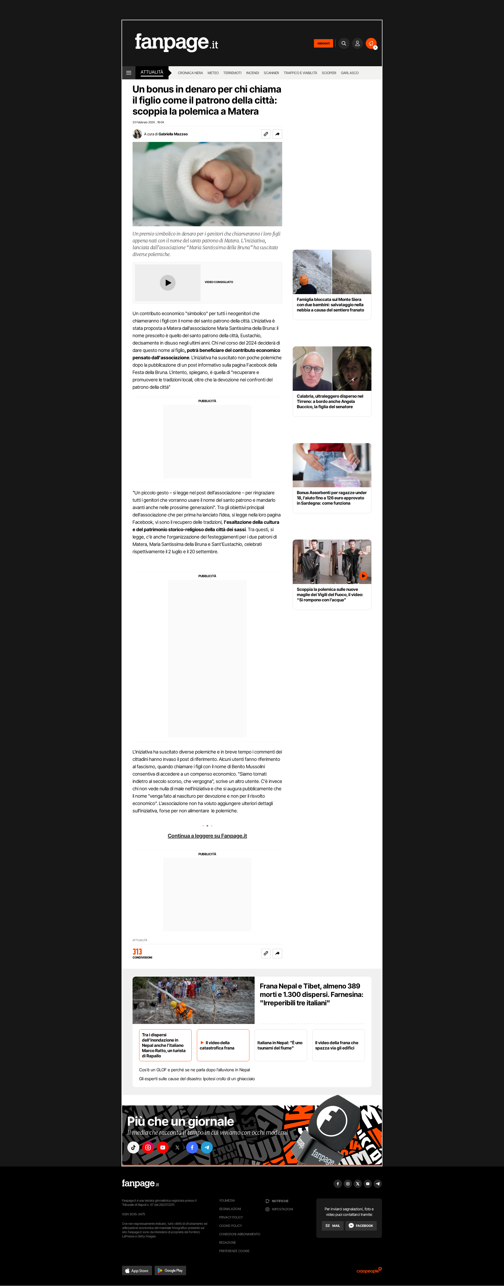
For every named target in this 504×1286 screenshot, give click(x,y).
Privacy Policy (231, 1217)
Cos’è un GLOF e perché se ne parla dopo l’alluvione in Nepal (194, 1069)
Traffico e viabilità (300, 73)
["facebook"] (192, 1147)
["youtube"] (163, 1147)
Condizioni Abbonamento (239, 1234)
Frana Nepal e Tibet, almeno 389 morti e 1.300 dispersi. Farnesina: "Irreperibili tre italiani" (312, 994)
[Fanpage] (140, 1184)
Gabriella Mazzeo (173, 134)
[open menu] (128, 72)
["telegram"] (207, 1147)
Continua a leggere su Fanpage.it (207, 836)
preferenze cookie (234, 1251)
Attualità (152, 72)
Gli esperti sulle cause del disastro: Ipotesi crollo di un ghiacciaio (197, 1078)
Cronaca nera (190, 73)
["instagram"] (148, 1147)
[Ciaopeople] (369, 1272)
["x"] (177, 1147)
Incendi (252, 73)
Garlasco (350, 73)
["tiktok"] (133, 1147)
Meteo (213, 73)
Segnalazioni (230, 1209)
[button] (277, 134)
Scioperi (329, 73)
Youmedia (227, 1200)
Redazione (227, 1242)
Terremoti (232, 73)
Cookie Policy (230, 1226)
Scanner (271, 73)
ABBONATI (323, 43)
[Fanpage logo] (170, 43)
